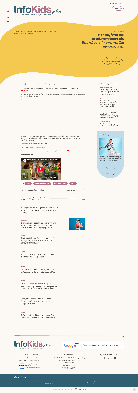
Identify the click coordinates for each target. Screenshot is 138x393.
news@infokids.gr (80, 358)
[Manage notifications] (134, 389)
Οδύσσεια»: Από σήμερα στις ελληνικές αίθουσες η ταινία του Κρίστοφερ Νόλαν (38, 270)
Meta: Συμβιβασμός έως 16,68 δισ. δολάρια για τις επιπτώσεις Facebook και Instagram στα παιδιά (108, 103)
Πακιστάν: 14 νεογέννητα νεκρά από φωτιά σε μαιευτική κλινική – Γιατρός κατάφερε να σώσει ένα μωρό (109, 115)
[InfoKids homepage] (38, 10)
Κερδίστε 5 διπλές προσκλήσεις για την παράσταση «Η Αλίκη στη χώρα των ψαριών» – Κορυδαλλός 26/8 (110, 158)
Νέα (101, 98)
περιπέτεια (24, 90)
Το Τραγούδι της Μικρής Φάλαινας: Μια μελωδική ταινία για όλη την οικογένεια (38, 316)
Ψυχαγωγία (116, 31)
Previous (110, 168)
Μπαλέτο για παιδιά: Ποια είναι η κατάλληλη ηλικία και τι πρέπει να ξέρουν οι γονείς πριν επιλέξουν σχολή (109, 92)
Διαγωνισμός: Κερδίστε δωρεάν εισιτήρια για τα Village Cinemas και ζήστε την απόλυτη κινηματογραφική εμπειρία (38, 225)
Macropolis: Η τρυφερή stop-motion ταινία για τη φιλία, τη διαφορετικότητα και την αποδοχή (39, 210)
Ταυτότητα (39, 358)
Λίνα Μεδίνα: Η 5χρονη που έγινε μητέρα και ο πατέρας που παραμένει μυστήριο (109, 125)
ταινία (24, 151)
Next (110, 174)
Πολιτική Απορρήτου (34, 360)
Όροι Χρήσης (23, 360)
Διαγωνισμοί (24, 220)
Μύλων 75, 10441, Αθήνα (59, 358)
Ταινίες (122, 31)
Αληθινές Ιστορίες (105, 121)
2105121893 (70, 358)
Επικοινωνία (30, 358)
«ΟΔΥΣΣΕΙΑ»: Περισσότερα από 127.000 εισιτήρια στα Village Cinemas (37, 255)
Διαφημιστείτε (22, 358)
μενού (118, 8)
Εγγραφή (92, 382)
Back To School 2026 (106, 87)
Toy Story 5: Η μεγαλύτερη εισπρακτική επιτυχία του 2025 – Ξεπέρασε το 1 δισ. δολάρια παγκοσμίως (37, 240)
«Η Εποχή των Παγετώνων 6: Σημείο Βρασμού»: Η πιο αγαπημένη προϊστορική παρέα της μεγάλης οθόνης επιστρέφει (39, 285)
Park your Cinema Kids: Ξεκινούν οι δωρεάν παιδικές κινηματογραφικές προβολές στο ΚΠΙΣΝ (36, 301)
